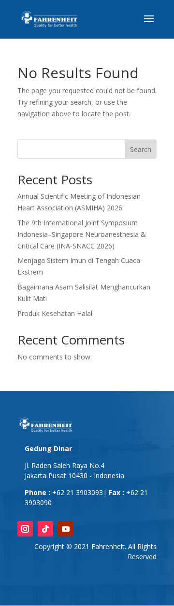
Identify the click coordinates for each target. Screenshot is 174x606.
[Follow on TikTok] (45, 529)
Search (140, 149)
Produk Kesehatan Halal (54, 313)
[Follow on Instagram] (25, 529)
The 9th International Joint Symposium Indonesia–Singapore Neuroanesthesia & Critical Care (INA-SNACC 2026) (81, 234)
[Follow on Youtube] (65, 529)
